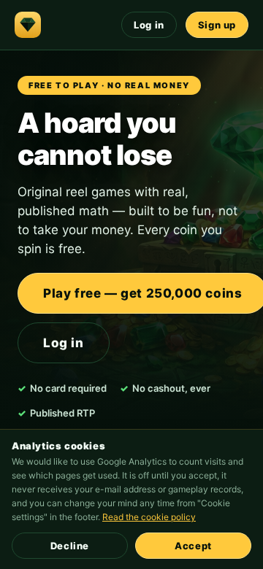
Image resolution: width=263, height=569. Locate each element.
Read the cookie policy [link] (149, 516)
